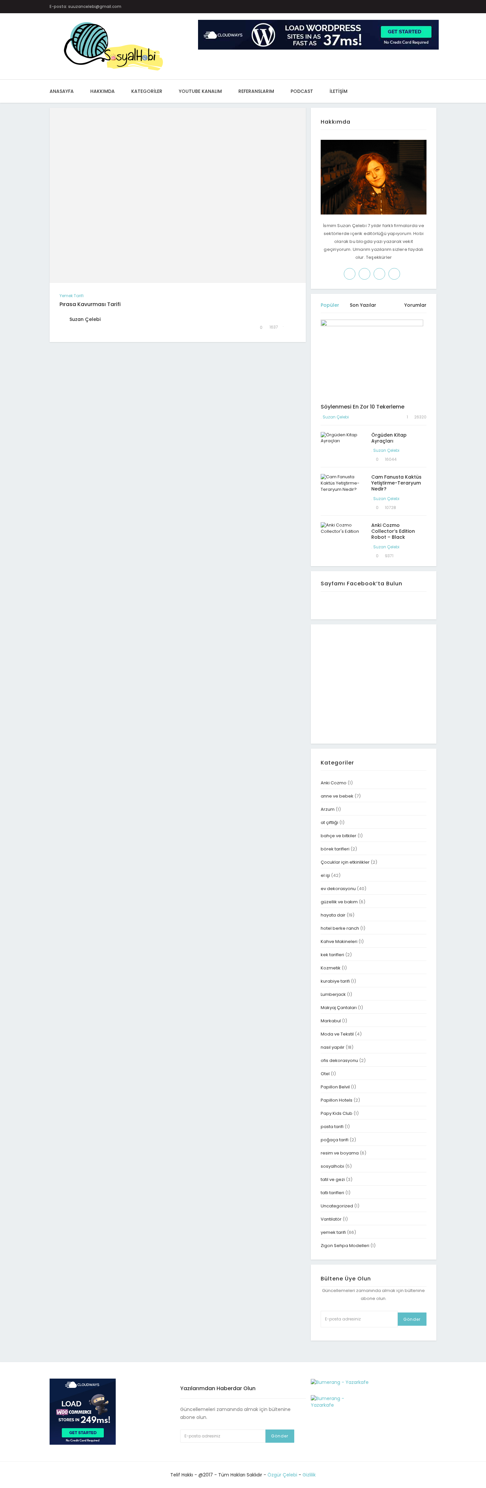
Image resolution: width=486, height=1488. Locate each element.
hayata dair (333, 915)
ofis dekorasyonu (339, 1060)
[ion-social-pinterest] (409, 6)
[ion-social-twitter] (383, 6)
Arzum (328, 809)
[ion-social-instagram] (396, 6)
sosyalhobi (332, 1166)
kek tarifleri (332, 955)
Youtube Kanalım (200, 91)
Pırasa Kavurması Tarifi (90, 304)
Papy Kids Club (336, 1113)
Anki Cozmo (333, 783)
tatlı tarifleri (332, 1193)
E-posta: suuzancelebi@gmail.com (85, 6)
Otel (325, 1074)
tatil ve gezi (333, 1179)
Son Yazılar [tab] (363, 305)
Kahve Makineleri (339, 941)
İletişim (338, 91)
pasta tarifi (332, 1126)
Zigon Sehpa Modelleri (345, 1245)
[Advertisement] (376, 683)
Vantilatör (331, 1219)
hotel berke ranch (340, 928)
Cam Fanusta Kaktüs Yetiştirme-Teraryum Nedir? (396, 483)
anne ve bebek (337, 796)
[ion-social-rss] (434, 6)
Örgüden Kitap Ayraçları (389, 438)
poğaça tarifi (334, 1140)
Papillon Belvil (335, 1087)
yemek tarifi (72, 295)
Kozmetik (331, 968)
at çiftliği (329, 822)
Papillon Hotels (336, 1100)
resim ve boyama (340, 1153)
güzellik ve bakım (339, 902)
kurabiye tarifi (335, 981)
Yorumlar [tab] (415, 305)
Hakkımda (102, 91)
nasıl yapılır (332, 1047)
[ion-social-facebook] (370, 6)
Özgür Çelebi (282, 1474)
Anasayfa (62, 91)
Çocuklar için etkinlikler (345, 862)
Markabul (331, 1021)
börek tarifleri (335, 849)
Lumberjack (333, 994)
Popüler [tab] (330, 305)
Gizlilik (309, 1474)
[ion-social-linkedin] (422, 6)
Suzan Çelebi (336, 417)
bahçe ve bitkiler (338, 836)
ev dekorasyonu (338, 888)
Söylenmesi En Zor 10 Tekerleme (362, 407)
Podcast (302, 91)
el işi (325, 875)
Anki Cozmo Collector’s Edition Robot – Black (393, 531)
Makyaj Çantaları (339, 1007)
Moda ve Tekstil (337, 1034)
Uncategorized (337, 1206)
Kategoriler (146, 91)
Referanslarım (256, 91)
